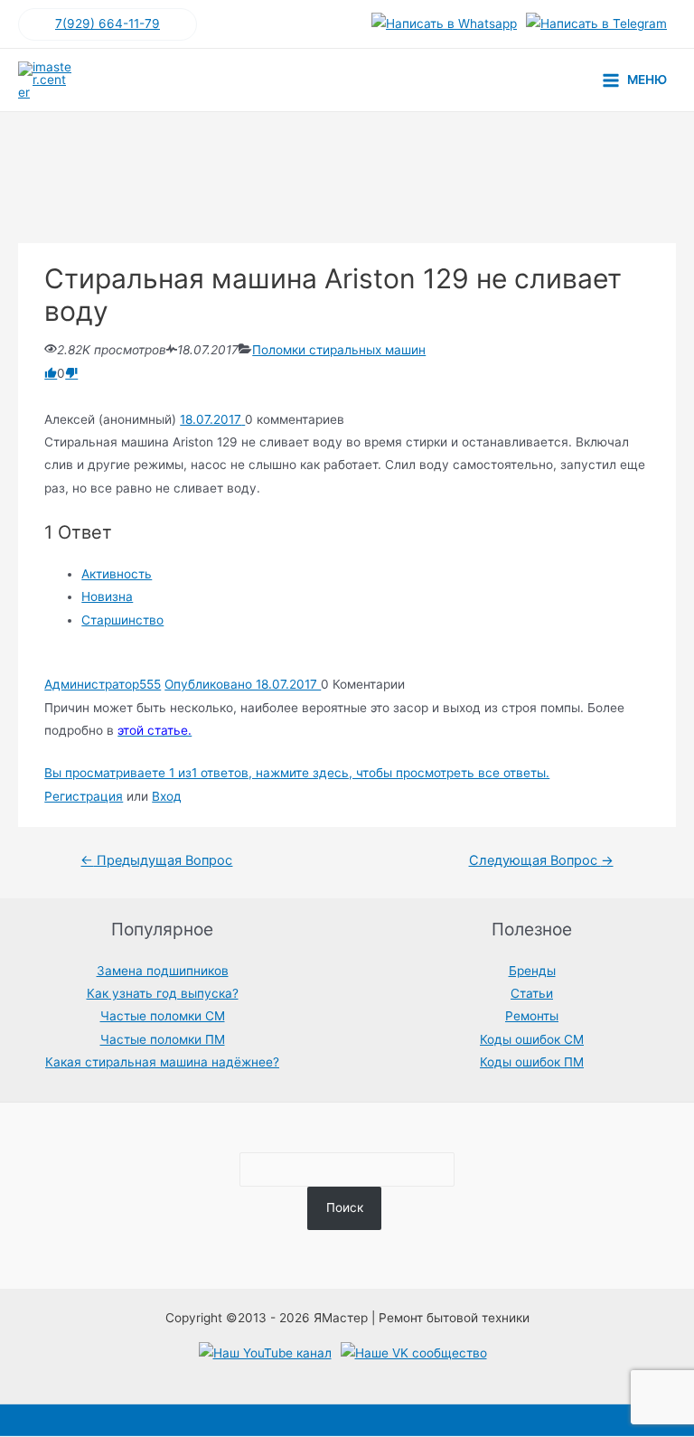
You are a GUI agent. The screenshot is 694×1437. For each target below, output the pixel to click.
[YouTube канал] (265, 1354)
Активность (116, 574)
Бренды (532, 970)
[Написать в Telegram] (596, 24)
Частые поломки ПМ (162, 1039)
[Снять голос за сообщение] (71, 373)
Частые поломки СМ (162, 1016)
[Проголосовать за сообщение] (50, 373)
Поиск (344, 1207)
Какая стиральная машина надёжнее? (162, 1062)
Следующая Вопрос (541, 860)
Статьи (532, 993)
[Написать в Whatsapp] (444, 24)
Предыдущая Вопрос (156, 860)
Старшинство (122, 620)
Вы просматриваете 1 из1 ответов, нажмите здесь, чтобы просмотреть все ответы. (296, 772)
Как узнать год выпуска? (163, 993)
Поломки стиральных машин (339, 350)
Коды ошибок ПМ (532, 1062)
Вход (167, 796)
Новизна (107, 596)
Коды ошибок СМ (532, 1039)
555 (150, 684)
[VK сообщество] (414, 1354)
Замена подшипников (163, 970)
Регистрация (83, 796)
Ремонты (531, 1016)
